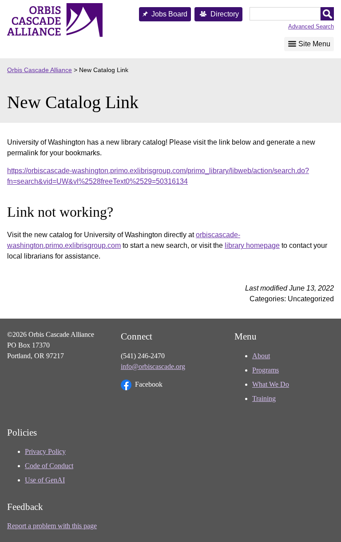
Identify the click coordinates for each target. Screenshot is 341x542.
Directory (224, 14)
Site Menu (314, 44)
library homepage (252, 245)
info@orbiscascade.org (153, 366)
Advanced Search (311, 26)
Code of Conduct (49, 465)
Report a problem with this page (52, 526)
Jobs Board (169, 14)
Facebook (149, 384)
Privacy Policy (45, 451)
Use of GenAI (45, 480)
